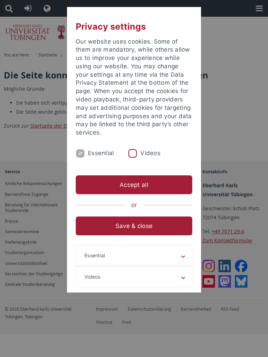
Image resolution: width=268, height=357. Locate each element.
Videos (150, 153)
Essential (101, 153)
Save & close (134, 225)
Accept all (134, 184)
